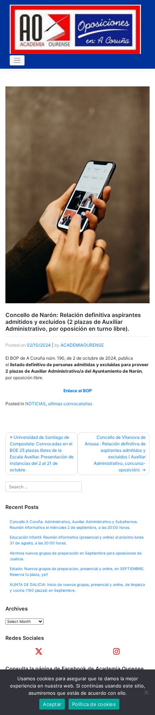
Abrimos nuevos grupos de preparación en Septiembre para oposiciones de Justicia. (76, 556)
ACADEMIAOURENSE (82, 345)
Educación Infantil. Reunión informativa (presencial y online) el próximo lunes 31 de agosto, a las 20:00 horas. (76, 540)
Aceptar (52, 704)
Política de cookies (94, 704)
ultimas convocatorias (70, 403)
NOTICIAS (35, 403)
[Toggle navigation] (17, 60)
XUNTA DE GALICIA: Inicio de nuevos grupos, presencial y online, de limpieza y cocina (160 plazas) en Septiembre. (77, 587)
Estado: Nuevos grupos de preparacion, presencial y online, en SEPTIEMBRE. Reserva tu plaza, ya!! (77, 571)
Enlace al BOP (77, 390)
